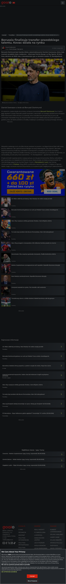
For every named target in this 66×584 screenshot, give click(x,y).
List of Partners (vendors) (9, 571)
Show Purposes (32, 581)
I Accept (32, 576)
